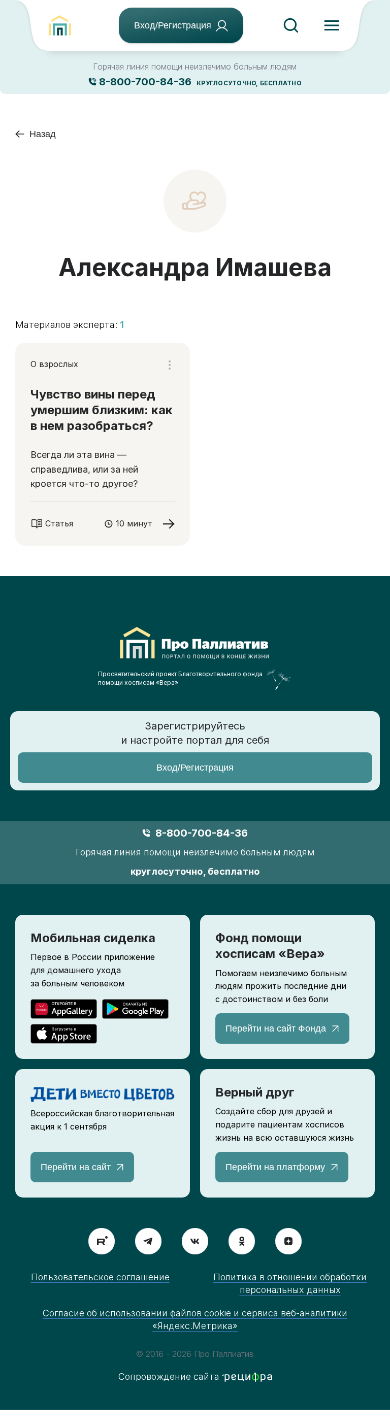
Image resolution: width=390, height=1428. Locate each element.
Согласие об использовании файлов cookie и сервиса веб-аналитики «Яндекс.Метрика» (195, 1319)
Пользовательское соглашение (100, 1277)
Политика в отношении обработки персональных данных (290, 1283)
